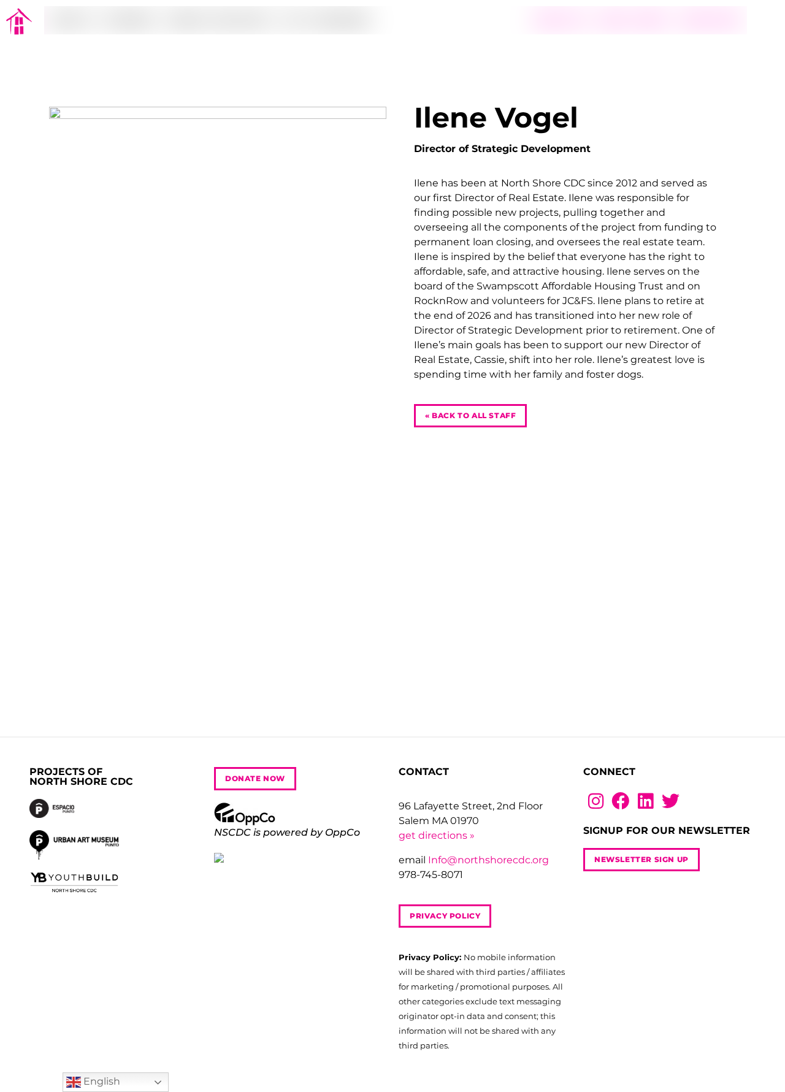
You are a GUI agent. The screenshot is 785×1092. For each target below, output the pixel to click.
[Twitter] (670, 801)
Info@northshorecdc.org (488, 860)
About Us (71, 20)
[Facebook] (621, 801)
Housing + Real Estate (218, 20)
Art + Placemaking (327, 20)
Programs (129, 20)
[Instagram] (595, 801)
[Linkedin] (645, 801)
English (100, 1081)
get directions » (437, 835)
